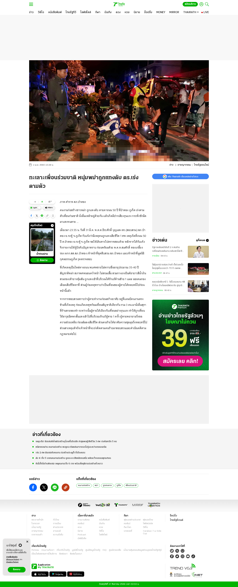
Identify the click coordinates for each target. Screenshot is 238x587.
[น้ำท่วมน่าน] (42, 240)
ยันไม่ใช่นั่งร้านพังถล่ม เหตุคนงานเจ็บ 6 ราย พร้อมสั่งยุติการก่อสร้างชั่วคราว (69, 464)
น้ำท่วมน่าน (42, 254)
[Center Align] (27, 542)
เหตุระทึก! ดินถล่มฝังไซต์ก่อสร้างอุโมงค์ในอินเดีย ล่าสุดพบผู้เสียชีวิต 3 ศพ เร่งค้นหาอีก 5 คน (76, 441)
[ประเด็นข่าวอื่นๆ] (52, 225)
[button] (31, 216)
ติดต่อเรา (63, 554)
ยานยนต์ (57, 531)
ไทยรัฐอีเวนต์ (176, 520)
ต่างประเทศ (157, 273)
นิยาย (80, 531)
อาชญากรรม (184, 165)
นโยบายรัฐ (36, 527)
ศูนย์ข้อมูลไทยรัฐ (92, 550)
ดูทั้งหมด (200, 240)
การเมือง (155, 256)
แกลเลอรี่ (128, 531)
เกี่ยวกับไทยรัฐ (63, 550)
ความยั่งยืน (58, 535)
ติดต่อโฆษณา (76, 554)
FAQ (105, 550)
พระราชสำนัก (37, 520)
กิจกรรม (35, 550)
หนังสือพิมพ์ (104, 520)
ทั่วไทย (56, 520)
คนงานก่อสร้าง (84, 485)
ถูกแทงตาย (107, 485)
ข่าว (171, 165)
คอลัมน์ (81, 523)
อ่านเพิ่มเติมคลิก (12, 558)
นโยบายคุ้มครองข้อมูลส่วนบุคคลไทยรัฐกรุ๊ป (143, 550)
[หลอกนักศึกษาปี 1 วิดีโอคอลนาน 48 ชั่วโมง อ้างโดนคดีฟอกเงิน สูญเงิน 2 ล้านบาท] (198, 286)
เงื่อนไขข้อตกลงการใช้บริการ (44, 554)
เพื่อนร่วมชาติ (131, 485)
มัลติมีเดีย (82, 538)
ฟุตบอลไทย (148, 520)
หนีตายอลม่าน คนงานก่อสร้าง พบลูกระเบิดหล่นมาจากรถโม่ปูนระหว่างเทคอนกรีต (71, 447)
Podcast (82, 535)
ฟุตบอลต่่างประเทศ (132, 520)
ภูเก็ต (119, 485)
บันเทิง (102, 523)
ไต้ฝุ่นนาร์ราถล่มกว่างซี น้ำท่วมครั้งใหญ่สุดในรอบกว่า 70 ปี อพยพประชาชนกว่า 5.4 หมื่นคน (167, 267)
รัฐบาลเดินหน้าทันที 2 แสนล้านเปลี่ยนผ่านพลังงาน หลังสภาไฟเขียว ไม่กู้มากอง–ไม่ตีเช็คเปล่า (168, 249)
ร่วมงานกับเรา (47, 550)
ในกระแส (36, 523)
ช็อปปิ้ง (173, 515)
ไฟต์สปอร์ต (148, 523)
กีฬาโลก (127, 527)
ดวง (80, 527)
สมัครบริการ (190, 4)
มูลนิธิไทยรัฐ (77, 550)
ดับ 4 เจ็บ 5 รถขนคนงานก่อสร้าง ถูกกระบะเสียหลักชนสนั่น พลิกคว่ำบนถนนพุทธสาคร (73, 458)
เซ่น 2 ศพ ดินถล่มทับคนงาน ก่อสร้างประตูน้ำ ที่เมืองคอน (60, 453)
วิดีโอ (101, 531)
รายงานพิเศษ (84, 520)
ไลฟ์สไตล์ (103, 535)
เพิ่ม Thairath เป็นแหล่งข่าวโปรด (183, 176)
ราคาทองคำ (37, 535)
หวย (101, 527)
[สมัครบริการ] (180, 335)
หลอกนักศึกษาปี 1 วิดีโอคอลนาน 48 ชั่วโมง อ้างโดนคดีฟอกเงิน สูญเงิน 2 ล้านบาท (168, 284)
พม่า (96, 485)
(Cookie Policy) (12, 562)
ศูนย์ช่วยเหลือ (115, 550)
